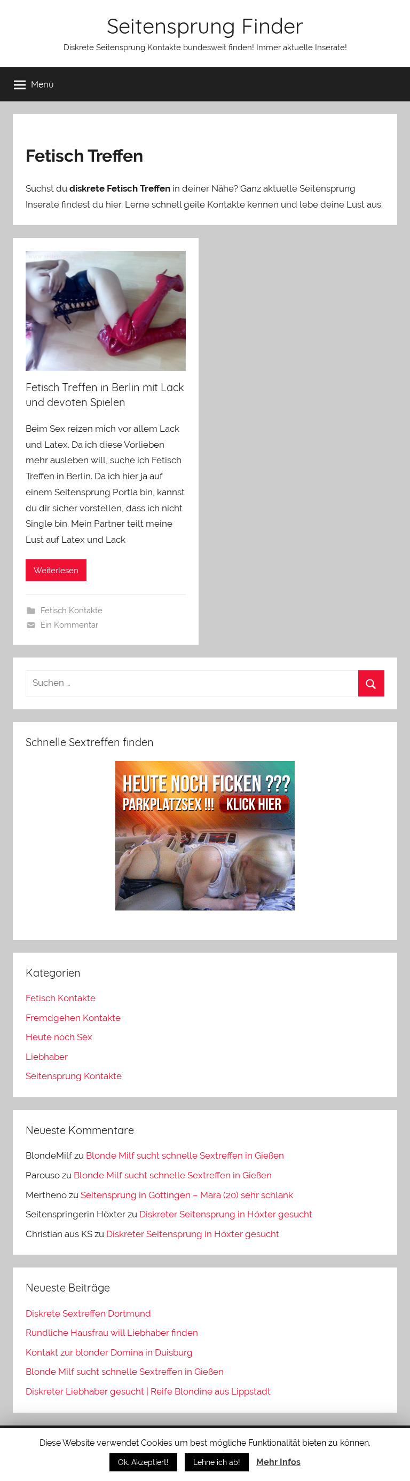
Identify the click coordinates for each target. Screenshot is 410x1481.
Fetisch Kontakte (71, 610)
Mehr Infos (278, 1462)
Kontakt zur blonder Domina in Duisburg (109, 1352)
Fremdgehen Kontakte (73, 1017)
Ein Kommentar (69, 625)
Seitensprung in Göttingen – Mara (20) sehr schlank (187, 1195)
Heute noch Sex (59, 1037)
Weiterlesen (56, 570)
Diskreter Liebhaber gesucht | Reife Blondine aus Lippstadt (148, 1391)
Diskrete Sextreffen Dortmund (88, 1313)
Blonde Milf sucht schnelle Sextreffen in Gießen (185, 1155)
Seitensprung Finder (205, 25)
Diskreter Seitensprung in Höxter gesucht (225, 1214)
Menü (42, 84)
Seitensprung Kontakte (74, 1076)
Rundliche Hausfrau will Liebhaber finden (112, 1332)
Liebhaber (47, 1056)
